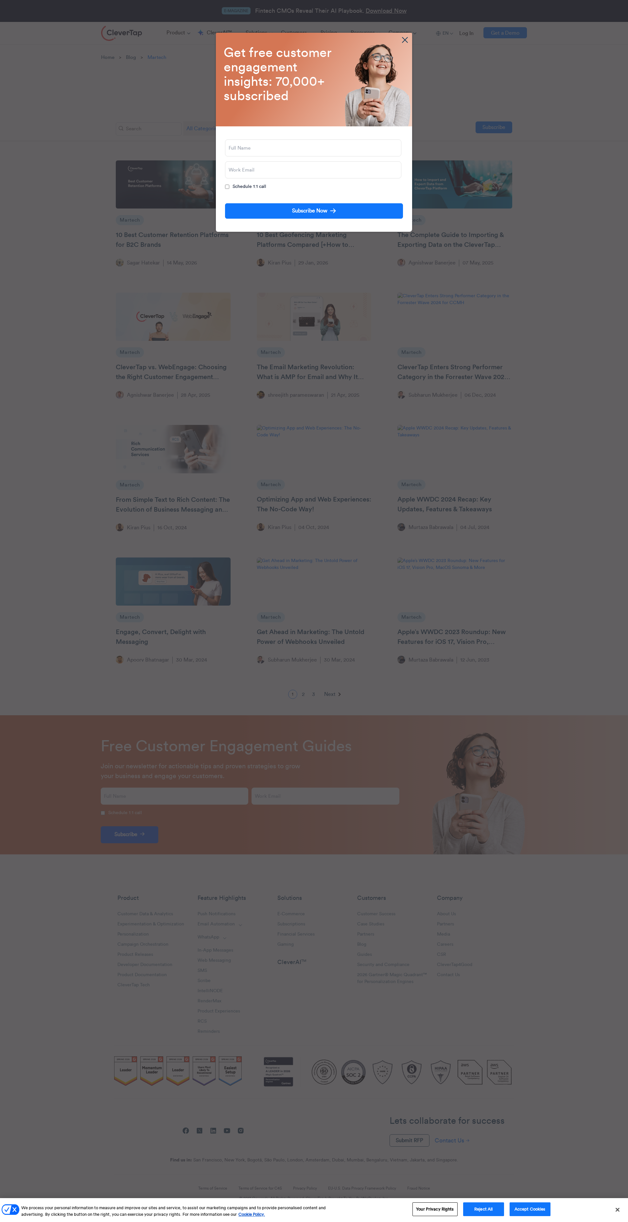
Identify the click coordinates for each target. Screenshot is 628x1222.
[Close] (617, 1209)
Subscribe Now (309, 210)
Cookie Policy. (251, 1214)
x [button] (405, 40)
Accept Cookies (530, 1209)
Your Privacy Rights (435, 1209)
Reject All (483, 1209)
